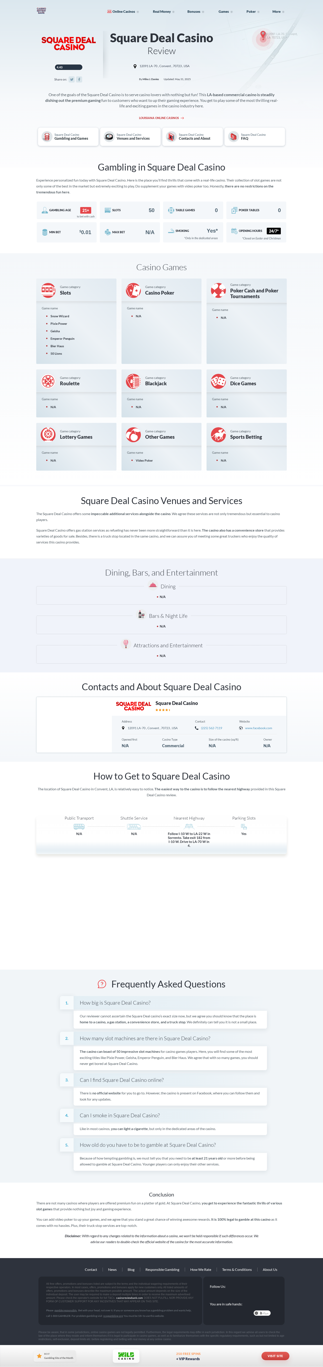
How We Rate (200, 1269)
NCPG (220, 1313)
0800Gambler (241, 1312)
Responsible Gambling (162, 1269)
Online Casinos (124, 11)
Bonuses (193, 11)
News (112, 1269)
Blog (131, 1269)
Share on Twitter (72, 79)
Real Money (162, 11)
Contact (91, 1269)
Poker (251, 11)
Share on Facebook (79, 79)
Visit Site (275, 1356)
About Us (270, 1269)
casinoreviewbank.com (55, 10)
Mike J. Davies (151, 79)
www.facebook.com (258, 728)
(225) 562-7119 (211, 728)
